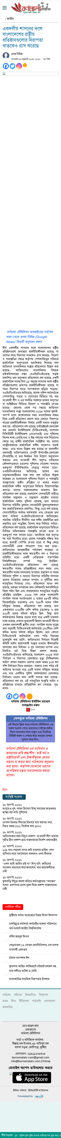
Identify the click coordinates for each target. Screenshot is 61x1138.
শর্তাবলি (36, 1001)
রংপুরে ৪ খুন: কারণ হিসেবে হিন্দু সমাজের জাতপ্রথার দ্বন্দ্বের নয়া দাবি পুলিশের (29, 810)
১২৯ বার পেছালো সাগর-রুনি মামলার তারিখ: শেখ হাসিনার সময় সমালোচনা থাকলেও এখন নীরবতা (28, 852)
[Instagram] (19, 66)
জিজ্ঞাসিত (30, 995)
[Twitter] (12, 66)
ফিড (13, 1001)
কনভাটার (8, 1007)
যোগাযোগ (49, 1001)
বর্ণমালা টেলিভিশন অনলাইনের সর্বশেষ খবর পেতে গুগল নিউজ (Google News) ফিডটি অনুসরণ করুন (29, 337)
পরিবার (18, 995)
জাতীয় (10, 19)
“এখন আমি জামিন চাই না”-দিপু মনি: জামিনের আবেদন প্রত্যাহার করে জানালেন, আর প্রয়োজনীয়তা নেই (29, 867)
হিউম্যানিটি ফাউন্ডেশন (38, 1090)
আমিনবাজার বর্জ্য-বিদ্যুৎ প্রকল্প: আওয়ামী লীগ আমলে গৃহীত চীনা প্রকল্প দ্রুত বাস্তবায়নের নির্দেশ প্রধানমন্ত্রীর (30, 838)
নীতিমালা (24, 1001)
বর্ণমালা (7, 995)
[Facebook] (6, 66)
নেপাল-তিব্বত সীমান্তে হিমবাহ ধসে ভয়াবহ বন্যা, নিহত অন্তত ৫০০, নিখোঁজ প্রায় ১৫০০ (28, 824)
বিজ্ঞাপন (43, 995)
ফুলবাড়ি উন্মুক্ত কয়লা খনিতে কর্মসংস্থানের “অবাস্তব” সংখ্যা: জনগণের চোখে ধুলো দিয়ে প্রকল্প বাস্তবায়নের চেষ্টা (30, 885)
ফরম (5, 1001)
